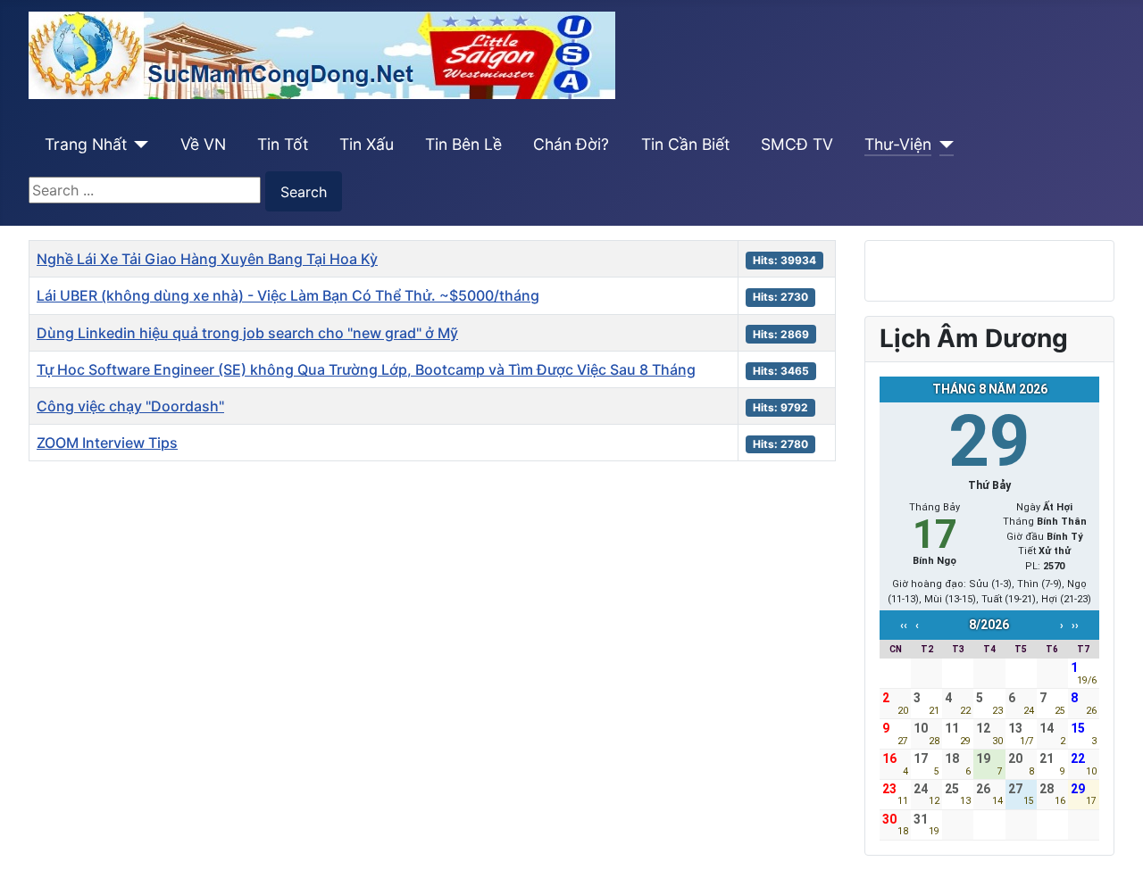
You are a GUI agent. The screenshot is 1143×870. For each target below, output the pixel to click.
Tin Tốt (282, 144)
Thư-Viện (897, 144)
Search (303, 192)
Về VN (203, 144)
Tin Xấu (366, 144)
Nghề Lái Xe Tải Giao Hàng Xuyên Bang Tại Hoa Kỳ (207, 259)
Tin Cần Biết (685, 144)
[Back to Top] (1112, 837)
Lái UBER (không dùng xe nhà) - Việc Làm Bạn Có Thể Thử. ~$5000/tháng (288, 295)
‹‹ (903, 625)
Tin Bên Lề (463, 144)
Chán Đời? (571, 144)
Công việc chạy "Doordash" (130, 406)
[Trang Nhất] (138, 144)
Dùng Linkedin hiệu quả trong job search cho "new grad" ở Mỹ (247, 333)
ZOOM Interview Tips (107, 443)
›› (1075, 625)
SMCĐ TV (797, 144)
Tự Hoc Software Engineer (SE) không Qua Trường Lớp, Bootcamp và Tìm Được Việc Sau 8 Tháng (366, 369)
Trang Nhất (86, 144)
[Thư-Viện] (942, 144)
